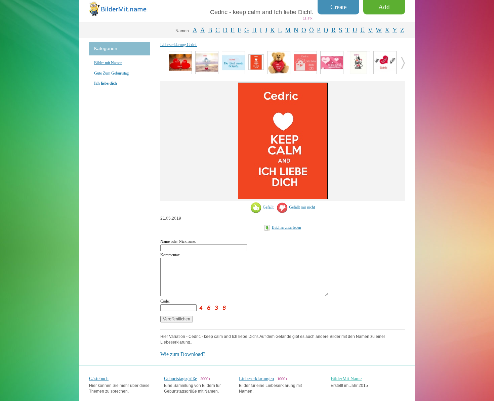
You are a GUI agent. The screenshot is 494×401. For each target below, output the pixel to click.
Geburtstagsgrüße (180, 378)
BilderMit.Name (346, 378)
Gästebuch (99, 378)
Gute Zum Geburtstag (111, 73)
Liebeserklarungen (256, 378)
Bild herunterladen (286, 227)
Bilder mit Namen (108, 62)
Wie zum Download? (182, 354)
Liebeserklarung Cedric (178, 44)
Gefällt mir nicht (302, 207)
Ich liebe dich (105, 83)
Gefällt (268, 207)
